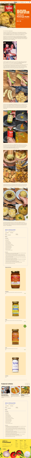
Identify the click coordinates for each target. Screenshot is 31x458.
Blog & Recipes (22, 2)
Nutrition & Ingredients (25, 444)
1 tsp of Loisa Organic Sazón (8, 246)
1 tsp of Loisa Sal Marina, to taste (9, 423)
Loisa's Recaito (11, 104)
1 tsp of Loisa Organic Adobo (9, 247)
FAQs (24, 442)
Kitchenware (5, 2)
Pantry (1, 2)
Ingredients (6, 238)
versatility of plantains (21, 62)
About (25, 2)
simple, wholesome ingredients (18, 63)
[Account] (27, 2)
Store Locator (18, 2)
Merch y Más (12, 2)
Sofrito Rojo (15, 104)
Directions (6, 425)
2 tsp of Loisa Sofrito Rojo (8, 242)
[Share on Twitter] (18, 21)
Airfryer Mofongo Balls (10, 229)
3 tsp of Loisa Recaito (8, 241)
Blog (20, 442)
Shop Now (15, 378)
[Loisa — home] (15, 2)
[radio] (5, 404)
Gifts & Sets (9, 2)
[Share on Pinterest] (20, 21)
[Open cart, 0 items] (29, 2)
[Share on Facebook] (17, 21)
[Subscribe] (11, 444)
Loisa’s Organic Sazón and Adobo (11, 147)
